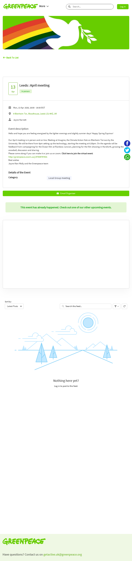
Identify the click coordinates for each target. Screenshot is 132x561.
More (42, 6)
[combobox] (93, 6)
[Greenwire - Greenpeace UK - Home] (20, 6)
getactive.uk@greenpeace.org (62, 554)
